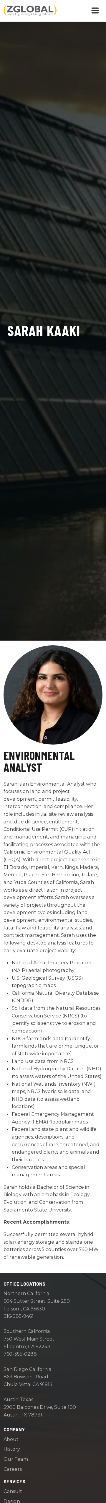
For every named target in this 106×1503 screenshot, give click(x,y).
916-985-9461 (19, 1316)
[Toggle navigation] (95, 10)
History (12, 1449)
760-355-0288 (20, 1354)
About (11, 1439)
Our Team (16, 1459)
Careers (13, 1469)
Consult (13, 1491)
